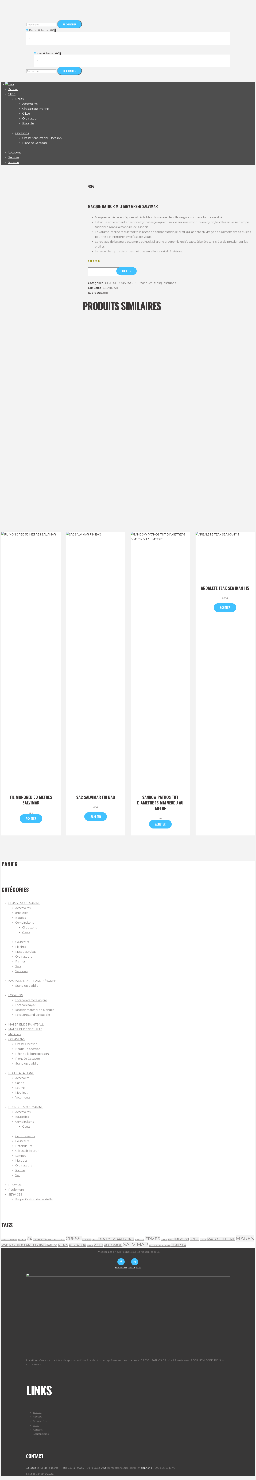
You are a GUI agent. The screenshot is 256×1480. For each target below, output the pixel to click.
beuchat (13, 1240)
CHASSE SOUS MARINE (121, 283)
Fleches (20, 947)
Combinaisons (24, 922)
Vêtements (22, 1097)
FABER (164, 1240)
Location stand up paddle (32, 1014)
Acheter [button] (96, 817)
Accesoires (22, 1078)
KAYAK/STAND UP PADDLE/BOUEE (32, 980)
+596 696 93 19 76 (164, 1467)
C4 (29, 1238)
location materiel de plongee (34, 1010)
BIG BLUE (22, 1240)
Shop (36, 1425)
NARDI (14, 1245)
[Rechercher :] (41, 24)
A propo (37, 1416)
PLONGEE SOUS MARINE (25, 1107)
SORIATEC (166, 1245)
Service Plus (40, 1421)
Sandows (21, 971)
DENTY (94, 1240)
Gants (26, 932)
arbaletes (21, 913)
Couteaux (22, 942)
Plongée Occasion (27, 1058)
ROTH (98, 1245)
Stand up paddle (26, 985)
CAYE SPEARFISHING (55, 1240)
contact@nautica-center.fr (123, 1467)
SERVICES (15, 1194)
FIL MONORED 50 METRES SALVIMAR (31, 800)
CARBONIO (39, 1239)
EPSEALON (139, 1240)
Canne (19, 1083)
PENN (63, 1245)
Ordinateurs (23, 956)
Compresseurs (25, 1136)
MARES (245, 1238)
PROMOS (14, 1184)
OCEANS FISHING (32, 1245)
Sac (17, 1175)
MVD (5, 1245)
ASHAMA (5, 1240)
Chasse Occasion (26, 1044)
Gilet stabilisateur (27, 1151)
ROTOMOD (113, 1245)
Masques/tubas (165, 283)
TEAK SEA (178, 1245)
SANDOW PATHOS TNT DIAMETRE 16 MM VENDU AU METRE (160, 802)
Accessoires (22, 908)
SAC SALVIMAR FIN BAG (95, 797)
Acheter (126, 271)
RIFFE (90, 1245)
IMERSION (181, 1239)
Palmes (20, 961)
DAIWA (86, 1239)
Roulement (16, 1189)
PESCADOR (77, 1245)
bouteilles (22, 1117)
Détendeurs (23, 1146)
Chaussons (29, 927)
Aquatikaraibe (41, 1433)
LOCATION (15, 995)
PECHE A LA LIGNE (21, 1073)
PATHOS (51, 1245)
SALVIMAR (110, 288)
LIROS (203, 1239)
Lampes (20, 1155)
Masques (146, 283)
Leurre (20, 1087)
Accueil (37, 1412)
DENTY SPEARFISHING (116, 1239)
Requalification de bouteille (34, 1199)
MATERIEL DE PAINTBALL (26, 1024)
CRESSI (74, 1238)
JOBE (194, 1239)
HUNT (171, 1239)
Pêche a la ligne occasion (32, 1053)
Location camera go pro (31, 1000)
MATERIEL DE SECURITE (25, 1029)
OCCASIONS (16, 1039)
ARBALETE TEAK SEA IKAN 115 (225, 588)
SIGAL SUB (155, 1245)
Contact (37, 1429)
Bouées (20, 917)
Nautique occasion (27, 1049)
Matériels (14, 1034)
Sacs (18, 966)
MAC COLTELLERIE (221, 1239)
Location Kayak (25, 1005)
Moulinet (21, 1092)
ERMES (152, 1238)
